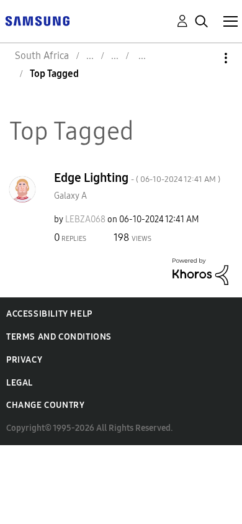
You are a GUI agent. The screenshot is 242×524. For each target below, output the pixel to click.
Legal (19, 382)
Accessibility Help (49, 314)
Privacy (24, 360)
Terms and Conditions (59, 337)
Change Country (45, 405)
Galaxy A (70, 196)
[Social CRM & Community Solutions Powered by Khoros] (200, 271)
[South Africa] (37, 20)
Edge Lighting (137, 177)
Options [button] (204, 58)
